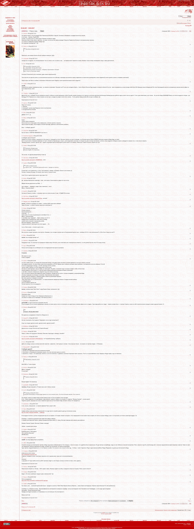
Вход (189, 23)
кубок (40, 6)
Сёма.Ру (189, 524)
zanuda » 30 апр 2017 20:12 (31, 376)
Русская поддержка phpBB (106, 513)
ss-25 (25, 390)
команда (67, 6)
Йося (25, 235)
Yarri (25, 409)
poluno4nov (26, 300)
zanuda (25, 145)
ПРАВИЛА (10, 26)
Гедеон (25, 477)
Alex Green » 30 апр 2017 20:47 (32, 49)
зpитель (25, 103)
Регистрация (184, 23)
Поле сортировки (104, 500)
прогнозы (145, 6)
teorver (25, 292)
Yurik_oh (26, 46)
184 (190, 31)
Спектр (25, 287)
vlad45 (25, 83)
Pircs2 (25, 230)
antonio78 (26, 130)
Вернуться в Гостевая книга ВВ (28, 507)
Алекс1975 (26, 318)
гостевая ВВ (116, 6)
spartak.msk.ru (115, 527)
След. (189, 500)
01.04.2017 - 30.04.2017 (28, 28)
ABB (25, 442)
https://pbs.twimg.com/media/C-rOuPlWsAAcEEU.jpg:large (35, 480)
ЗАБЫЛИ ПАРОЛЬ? (10, 31)
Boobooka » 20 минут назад (32, 148)
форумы (131, 6)
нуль (25, 245)
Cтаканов (26, 451)
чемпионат (28, 6)
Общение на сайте (27, 20)
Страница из (175, 31)
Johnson (25, 331)
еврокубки (52, 6)
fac (24, 341)
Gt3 (24, 63)
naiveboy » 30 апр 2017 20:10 (32, 392)
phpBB (103, 512)
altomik (25, 33)
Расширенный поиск (186, 17)
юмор (170, 6)
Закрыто (22, 30)
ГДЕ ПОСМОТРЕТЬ (10, 23)
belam (25, 178)
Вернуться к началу (190, 44)
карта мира (81, 6)
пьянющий (26, 58)
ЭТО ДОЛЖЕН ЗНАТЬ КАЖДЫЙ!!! (10, 21)
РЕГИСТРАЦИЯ (10, 30)
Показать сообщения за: (85, 500)
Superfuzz (26, 240)
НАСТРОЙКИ (10, 29)
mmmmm (25, 250)
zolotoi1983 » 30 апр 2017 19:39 (33, 66)
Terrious (25, 466)
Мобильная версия (188, 20)
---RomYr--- (26, 93)
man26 (25, 437)
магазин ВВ (99, 6)
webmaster (188, 523)
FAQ (179, 23)
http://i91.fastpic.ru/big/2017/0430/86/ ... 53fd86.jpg (33, 412)
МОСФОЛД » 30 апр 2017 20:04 (32, 359)
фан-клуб (159, 6)
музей (178, 6)
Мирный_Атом (27, 201)
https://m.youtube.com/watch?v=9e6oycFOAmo (32, 198)
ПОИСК (10, 27)
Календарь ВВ (188, 25)
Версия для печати (190, 20)
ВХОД (10, 25)
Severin (25, 307)
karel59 (25, 191)
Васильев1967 (27, 347)
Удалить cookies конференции (170, 510)
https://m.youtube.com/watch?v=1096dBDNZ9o (32, 159)
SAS (24, 112)
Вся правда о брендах (106, 519)
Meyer (25, 117)
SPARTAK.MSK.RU (80, 527)
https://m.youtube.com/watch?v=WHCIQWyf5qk (32, 338)
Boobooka (26, 374)
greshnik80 (26, 384)
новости (6, 6)
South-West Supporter (28, 135)
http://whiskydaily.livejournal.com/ (29, 454)
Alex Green (26, 157)
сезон (16, 6)
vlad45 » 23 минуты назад (31, 165)
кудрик (25, 429)
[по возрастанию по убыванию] (126, 500)
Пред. (23, 500)
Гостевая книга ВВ (36, 20)
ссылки (188, 6)
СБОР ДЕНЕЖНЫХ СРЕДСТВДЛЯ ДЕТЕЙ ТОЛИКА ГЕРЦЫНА (10, 36)
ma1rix (25, 260)
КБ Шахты (26, 326)
